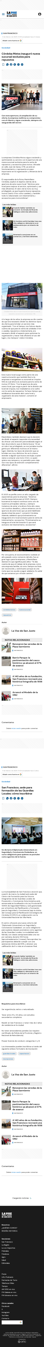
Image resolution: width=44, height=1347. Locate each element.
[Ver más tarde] (3, 64)
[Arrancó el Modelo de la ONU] (6, 696)
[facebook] (11, 64)
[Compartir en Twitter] (15, 64)
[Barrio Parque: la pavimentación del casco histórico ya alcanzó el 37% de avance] (6, 661)
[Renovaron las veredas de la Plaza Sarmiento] (6, 647)
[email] (18, 64)
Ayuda (34, 1337)
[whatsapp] (7, 64)
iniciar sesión (16, 728)
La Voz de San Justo (23, 630)
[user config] (40, 14)
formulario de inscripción (26, 1049)
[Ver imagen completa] (40, 85)
